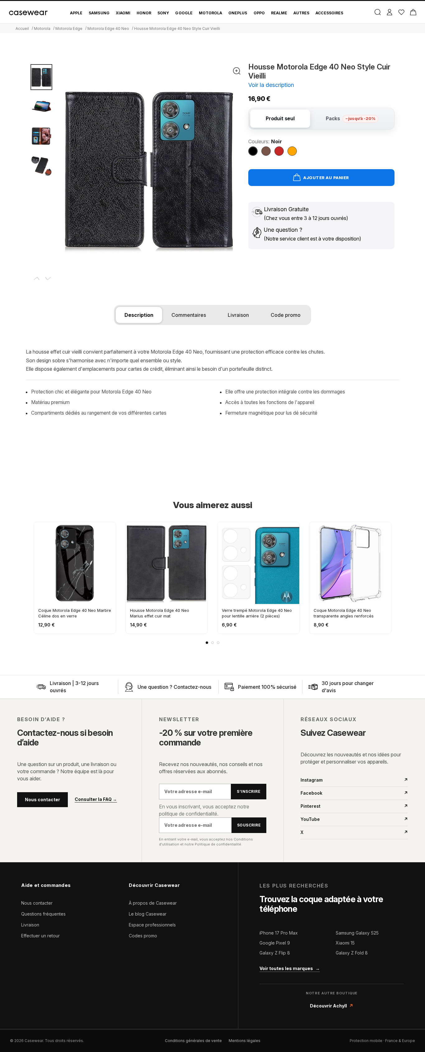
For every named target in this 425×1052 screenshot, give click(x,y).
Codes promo (143, 935)
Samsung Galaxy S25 (357, 932)
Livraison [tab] (238, 315)
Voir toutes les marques (289, 968)
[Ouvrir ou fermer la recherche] (377, 12)
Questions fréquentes (43, 913)
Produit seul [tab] (280, 118)
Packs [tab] (350, 118)
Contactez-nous (192, 687)
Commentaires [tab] (188, 315)
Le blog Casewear (147, 913)
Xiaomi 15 (345, 942)
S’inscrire (248, 791)
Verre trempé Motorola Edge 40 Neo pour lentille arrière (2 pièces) (257, 613)
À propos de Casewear (153, 903)
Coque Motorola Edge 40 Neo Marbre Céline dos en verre (74, 613)
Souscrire (249, 825)
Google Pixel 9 (274, 942)
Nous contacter (42, 799)
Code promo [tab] (286, 315)
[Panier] (413, 12)
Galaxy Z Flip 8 (274, 952)
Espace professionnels (152, 924)
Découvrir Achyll (331, 1005)
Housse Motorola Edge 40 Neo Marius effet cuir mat (159, 613)
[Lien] (41, 687)
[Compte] (389, 12)
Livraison (30, 924)
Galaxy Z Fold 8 (352, 952)
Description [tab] (138, 315)
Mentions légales (244, 1040)
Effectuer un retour (40, 935)
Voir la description (271, 85)
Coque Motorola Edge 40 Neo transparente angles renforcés (344, 613)
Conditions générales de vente (193, 1040)
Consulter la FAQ (96, 799)
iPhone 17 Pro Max (278, 932)
